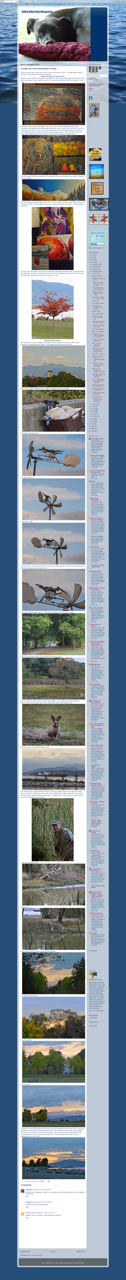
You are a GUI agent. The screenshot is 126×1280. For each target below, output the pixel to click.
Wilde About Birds (96, 913)
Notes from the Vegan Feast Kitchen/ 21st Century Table (97, 643)
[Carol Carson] (90, 99)
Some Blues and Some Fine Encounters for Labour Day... (97, 399)
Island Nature (95, 547)
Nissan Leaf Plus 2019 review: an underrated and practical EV (97, 748)
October (95, 269)
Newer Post (25, 1252)
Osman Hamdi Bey (96, 609)
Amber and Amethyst (97, 455)
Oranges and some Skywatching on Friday (97, 293)
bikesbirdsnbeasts (37, 12)
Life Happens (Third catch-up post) (96, 573)
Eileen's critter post (27, 703)
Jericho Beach (43, 271)
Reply (27, 1196)
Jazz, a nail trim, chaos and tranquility (97, 345)
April (94, 413)
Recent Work (94, 537)
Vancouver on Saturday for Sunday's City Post (98, 370)
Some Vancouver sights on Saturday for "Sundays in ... (98, 335)
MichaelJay (69, 1263)
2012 (92, 421)
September (96, 271)
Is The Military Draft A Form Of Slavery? (96, 834)
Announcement (95, 872)
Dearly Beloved (95, 934)
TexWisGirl (28, 1189)
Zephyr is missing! (97, 276)
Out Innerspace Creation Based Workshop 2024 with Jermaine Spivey (97, 705)
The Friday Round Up (97, 482)
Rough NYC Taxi (47, 80)
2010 (92, 426)
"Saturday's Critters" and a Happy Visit (98, 288)
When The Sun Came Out (98, 786)
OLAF (45, 134)
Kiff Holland (68, 204)
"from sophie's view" (97, 438)
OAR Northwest (95, 664)
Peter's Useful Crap (97, 745)
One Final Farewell (96, 627)
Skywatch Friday (60, 72)
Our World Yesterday (98, 303)
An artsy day (95, 273)
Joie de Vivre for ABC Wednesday (98, 326)
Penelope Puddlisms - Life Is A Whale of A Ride (98, 725)
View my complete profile (96, 1010)
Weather (91, 88)
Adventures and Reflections (95, 898)
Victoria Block (71, 134)
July (94, 406)
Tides (90, 90)
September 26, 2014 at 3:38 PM (42, 1189)
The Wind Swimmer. (27, 477)
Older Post (80, 1252)
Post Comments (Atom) (35, 1255)
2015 (92, 260)
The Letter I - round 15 (98, 354)
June (94, 409)
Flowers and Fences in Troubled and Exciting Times (98, 350)
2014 (92, 262)
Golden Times (96, 311)
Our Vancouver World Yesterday (98, 393)
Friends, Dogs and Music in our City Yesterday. (97, 284)
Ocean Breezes (95, 684)
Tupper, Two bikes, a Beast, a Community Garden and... (98, 359)
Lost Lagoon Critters (98, 313)
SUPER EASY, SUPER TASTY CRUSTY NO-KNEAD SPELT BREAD (97, 647)
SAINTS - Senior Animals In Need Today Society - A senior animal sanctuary (96, 823)
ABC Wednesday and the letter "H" (98, 389)
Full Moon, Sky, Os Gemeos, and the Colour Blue (97, 365)
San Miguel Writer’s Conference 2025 (96, 853)
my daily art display (97, 608)
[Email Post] (48, 1181)
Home (53, 1252)
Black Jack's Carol (96, 979)
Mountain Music (96, 571)
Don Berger (63, 202)
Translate (95, 80)
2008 (92, 431)
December (96, 264)
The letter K (95, 301)
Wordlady (94, 933)
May (94, 411)
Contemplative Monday (97, 685)
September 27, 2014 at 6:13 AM (44, 1213)
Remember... (94, 473)
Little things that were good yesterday (98, 385)
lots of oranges (32, 1132)
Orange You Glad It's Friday (43, 72)
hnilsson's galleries (97, 536)
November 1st (95, 457)
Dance (93, 481)
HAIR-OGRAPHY (96, 440)
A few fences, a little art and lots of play (98, 297)
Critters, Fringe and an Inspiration (98, 340)
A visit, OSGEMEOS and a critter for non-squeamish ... (98, 381)
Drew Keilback (27, 178)
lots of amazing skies (46, 1132)
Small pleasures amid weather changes (98, 322)
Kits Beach (68, 344)
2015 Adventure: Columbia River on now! (97, 666)
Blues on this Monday (98, 331)
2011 (92, 424)
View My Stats (93, 1026)
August (95, 404)
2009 (92, 428)
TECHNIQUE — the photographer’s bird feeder (96, 502)
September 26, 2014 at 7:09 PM (42, 1202)
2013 (92, 419)
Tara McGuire (95, 850)
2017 (92, 255)
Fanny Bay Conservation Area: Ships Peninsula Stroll (97, 550)
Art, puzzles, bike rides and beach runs (97, 317)
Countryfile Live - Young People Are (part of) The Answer (97, 916)
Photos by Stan (30, 1213)
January (95, 416)
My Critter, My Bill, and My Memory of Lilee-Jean (98, 375)
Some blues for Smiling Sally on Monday (97, 307)
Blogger (82, 1263)
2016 (92, 257)
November (96, 266)
